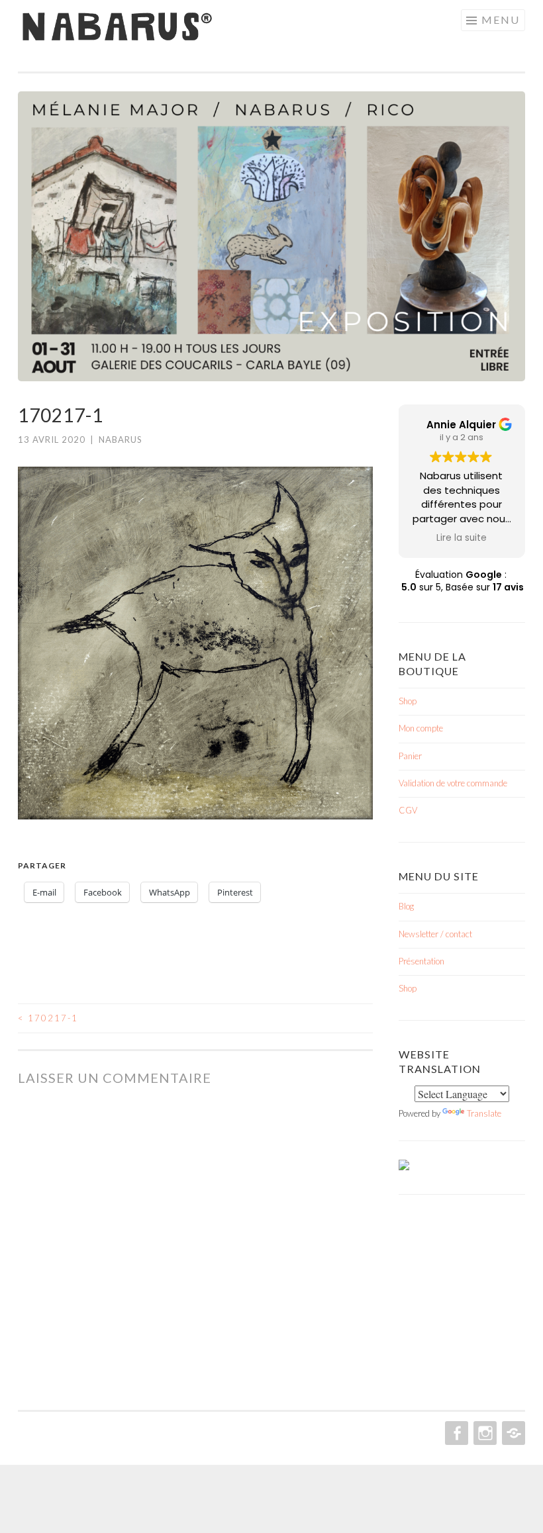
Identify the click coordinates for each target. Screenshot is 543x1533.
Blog (406, 906)
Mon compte (421, 728)
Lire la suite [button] (461, 538)
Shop (408, 701)
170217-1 (48, 1018)
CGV (408, 810)
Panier (410, 756)
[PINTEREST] (512, 1433)
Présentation (421, 961)
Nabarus (120, 439)
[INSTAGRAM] (484, 1433)
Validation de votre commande (453, 783)
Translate (484, 1113)
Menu (500, 19)
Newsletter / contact (435, 934)
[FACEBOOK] (455, 1433)
